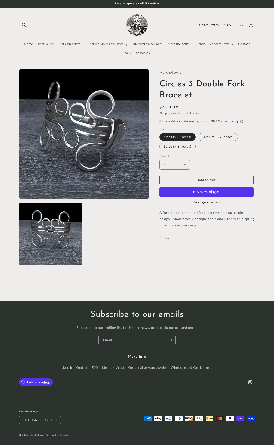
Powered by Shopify (58, 435)
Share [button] (168, 238)
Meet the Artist (113, 367)
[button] (24, 25)
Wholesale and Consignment (191, 367)
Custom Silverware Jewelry (147, 367)
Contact (82, 367)
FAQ (95, 367)
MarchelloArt (37, 435)
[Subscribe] (170, 340)
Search (67, 367)
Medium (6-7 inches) (218, 137)
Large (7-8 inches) (177, 146)
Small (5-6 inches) (177, 137)
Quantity (165, 156)
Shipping (165, 113)
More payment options (206, 202)
